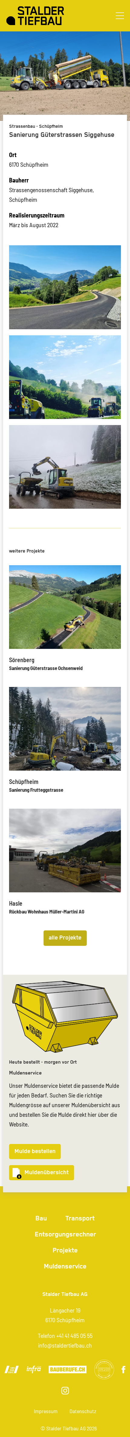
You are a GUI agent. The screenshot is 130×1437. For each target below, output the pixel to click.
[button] (120, 15)
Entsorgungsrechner (65, 1234)
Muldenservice (65, 1266)
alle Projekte (65, 937)
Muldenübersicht (46, 1172)
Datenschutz (83, 1411)
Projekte (65, 1250)
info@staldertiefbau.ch (65, 1345)
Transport (80, 1218)
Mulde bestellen (35, 1151)
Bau (41, 1218)
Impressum (45, 1411)
